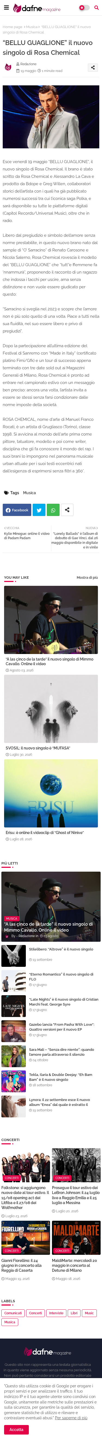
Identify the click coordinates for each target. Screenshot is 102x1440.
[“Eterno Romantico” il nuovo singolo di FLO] (13, 981)
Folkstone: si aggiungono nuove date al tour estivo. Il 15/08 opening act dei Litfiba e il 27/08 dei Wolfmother (25, 1198)
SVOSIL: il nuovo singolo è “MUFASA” (38, 748)
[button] (96, 7)
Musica (32, 27)
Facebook (20, 510)
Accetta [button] (16, 1429)
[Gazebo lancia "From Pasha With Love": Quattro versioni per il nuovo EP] (13, 1031)
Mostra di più (87, 577)
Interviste (56, 1313)
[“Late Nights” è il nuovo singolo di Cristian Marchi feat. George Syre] (13, 1006)
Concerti (35, 1313)
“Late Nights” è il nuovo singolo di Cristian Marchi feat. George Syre (63, 1001)
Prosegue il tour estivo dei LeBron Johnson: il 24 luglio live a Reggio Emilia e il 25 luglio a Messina (76, 1195)
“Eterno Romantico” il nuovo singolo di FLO (61, 976)
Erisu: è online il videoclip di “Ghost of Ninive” (45, 832)
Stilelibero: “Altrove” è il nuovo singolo (61, 949)
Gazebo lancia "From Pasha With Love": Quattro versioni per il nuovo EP (61, 1026)
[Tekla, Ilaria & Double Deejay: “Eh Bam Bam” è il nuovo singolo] (13, 1081)
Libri (74, 1313)
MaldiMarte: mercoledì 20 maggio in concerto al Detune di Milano (74, 1265)
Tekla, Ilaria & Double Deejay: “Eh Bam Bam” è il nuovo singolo (60, 1077)
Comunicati (13, 1313)
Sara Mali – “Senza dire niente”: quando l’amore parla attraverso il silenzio (61, 1052)
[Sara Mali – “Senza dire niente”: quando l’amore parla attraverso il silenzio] (13, 1056)
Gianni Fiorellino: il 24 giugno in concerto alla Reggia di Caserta (21, 1265)
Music (89, 1313)
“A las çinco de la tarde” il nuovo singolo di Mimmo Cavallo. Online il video (49, 661)
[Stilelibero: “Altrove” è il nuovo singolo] (13, 956)
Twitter (39, 510)
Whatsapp (53, 510)
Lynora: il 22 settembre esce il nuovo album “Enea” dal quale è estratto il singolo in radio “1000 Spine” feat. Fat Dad (63, 1105)
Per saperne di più (71, 1418)
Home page (12, 27)
